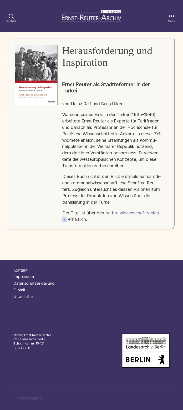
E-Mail (19, 290)
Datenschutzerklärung (34, 283)
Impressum (23, 276)
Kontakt (20, 270)
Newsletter (23, 296)
